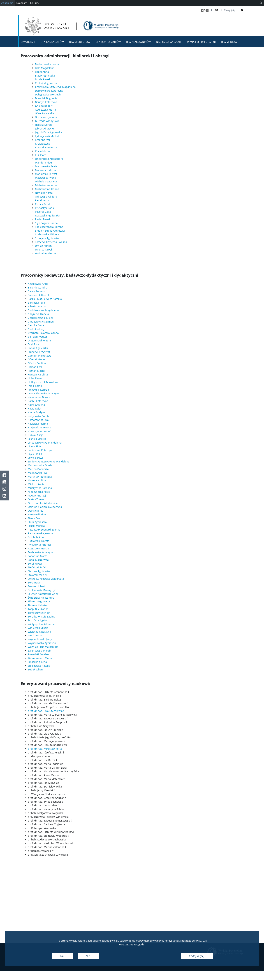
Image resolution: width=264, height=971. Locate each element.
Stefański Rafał (37, 567)
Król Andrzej (42, 140)
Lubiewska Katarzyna (40, 450)
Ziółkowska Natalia (39, 665)
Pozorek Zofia (43, 211)
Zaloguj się (229, 10)
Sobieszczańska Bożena (49, 227)
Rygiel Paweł (42, 219)
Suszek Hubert (36, 586)
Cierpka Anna (36, 325)
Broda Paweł (42, 79)
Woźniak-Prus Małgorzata (43, 646)
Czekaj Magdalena (46, 83)
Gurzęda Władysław (47, 121)
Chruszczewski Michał (41, 317)
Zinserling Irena (37, 662)
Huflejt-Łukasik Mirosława (43, 382)
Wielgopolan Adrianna (41, 624)
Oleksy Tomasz (37, 499)
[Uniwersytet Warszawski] (47, 26)
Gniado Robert (43, 106)
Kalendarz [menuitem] (21, 2)
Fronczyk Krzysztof (39, 352)
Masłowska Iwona (45, 177)
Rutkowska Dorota (38, 541)
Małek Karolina (37, 480)
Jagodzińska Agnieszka (48, 132)
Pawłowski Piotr (37, 514)
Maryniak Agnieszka (40, 476)
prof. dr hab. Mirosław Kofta (45, 748)
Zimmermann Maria (40, 658)
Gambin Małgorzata (40, 355)
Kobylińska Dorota (39, 416)
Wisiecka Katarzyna (39, 631)
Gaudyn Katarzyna (46, 102)
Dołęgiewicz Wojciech (48, 94)
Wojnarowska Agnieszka (42, 643)
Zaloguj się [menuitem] (7, 2)
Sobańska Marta (37, 556)
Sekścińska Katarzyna (41, 552)
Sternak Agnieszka (39, 571)
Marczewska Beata (46, 166)
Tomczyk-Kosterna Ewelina (51, 242)
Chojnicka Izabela (38, 314)
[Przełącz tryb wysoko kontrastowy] (216, 10)
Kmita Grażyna (36, 412)
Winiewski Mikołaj (38, 628)
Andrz (40, 495)
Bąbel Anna (42, 71)
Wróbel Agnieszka (45, 253)
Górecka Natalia (44, 113)
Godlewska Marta (45, 109)
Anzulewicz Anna (38, 283)
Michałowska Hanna (47, 189)
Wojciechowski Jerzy (40, 639)
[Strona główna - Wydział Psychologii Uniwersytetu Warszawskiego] (101, 26)
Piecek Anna (42, 200)
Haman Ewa (35, 367)
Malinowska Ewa (38, 473)
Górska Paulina (37, 363)
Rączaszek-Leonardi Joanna (44, 529)
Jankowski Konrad (38, 389)
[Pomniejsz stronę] (207, 10)
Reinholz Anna (36, 537)
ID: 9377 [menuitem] (34, 2)
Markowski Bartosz (46, 174)
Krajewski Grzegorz (39, 427)
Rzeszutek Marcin (38, 548)
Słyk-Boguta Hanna (46, 223)
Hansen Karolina (38, 374)
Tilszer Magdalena (39, 601)
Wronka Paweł (43, 249)
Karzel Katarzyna (38, 401)
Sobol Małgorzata (38, 559)
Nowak (32, 495)
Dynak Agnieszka (38, 348)
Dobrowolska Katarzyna (49, 90)
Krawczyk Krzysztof (39, 431)
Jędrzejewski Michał (47, 136)
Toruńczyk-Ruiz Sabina (41, 616)
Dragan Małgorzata (39, 340)
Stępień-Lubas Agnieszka (50, 230)
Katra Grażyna (36, 404)
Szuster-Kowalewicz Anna (43, 594)
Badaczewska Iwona (47, 64)
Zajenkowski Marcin (40, 650)
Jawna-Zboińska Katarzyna (43, 393)
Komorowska (35, 420)
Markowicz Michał (46, 170)
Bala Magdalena (44, 68)
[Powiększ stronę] (202, 10)
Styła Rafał (34, 582)
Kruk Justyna (42, 143)
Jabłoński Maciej (44, 128)
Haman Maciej (36, 370)
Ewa (46, 420)
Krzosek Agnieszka (46, 147)
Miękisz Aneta (36, 484)
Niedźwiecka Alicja (39, 491)
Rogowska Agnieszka (47, 215)
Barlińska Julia (36, 302)
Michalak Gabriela (46, 181)
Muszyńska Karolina (40, 488)
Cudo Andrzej (36, 329)
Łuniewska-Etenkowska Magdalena (49, 461)
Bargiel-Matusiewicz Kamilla (45, 299)
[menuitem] (261, 3)
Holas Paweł (35, 378)
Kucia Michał (42, 151)
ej (45, 495)
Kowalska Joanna (38, 423)
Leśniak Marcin (37, 438)
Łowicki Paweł (36, 457)
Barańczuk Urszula (39, 295)
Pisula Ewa (34, 518)
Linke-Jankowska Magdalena (45, 442)
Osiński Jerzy (35, 510)
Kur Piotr (40, 155)
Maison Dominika (38, 469)
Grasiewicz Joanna (46, 117)
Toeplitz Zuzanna (38, 609)
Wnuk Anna (35, 635)
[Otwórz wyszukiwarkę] (240, 10)
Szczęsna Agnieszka (47, 238)
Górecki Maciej (36, 359)
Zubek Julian (35, 669)
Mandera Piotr (43, 162)
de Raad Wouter (37, 336)
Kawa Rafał (34, 408)
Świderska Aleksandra (41, 597)
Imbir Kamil (35, 386)
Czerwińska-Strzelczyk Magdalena (55, 87)
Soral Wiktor (35, 563)
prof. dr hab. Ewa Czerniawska (46, 711)
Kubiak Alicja (35, 435)
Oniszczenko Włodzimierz (43, 503)
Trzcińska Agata (37, 620)
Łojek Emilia (35, 454)
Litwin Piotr (34, 446)
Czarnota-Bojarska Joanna (43, 333)
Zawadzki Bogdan (38, 654)
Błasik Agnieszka (45, 75)
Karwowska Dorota (39, 397)
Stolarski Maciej (37, 575)
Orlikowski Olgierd (46, 196)
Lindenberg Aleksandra (49, 158)
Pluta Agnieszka (37, 522)
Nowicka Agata (44, 192)
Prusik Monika (36, 525)
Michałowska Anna (46, 185)
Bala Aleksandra (37, 287)
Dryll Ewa (33, 344)
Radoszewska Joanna (40, 533)
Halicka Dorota (43, 124)
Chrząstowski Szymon (41, 321)
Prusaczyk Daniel (45, 208)
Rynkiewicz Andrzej (39, 544)
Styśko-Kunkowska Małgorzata (46, 578)
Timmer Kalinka (37, 605)
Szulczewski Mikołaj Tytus (43, 590)
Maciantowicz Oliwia (40, 465)
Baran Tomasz (36, 291)
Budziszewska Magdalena (43, 310)
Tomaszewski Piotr (39, 612)
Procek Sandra (43, 204)
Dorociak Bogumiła (46, 98)
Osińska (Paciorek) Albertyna (45, 507)
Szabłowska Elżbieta (47, 234)
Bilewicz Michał (37, 306)
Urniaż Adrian (43, 245)
